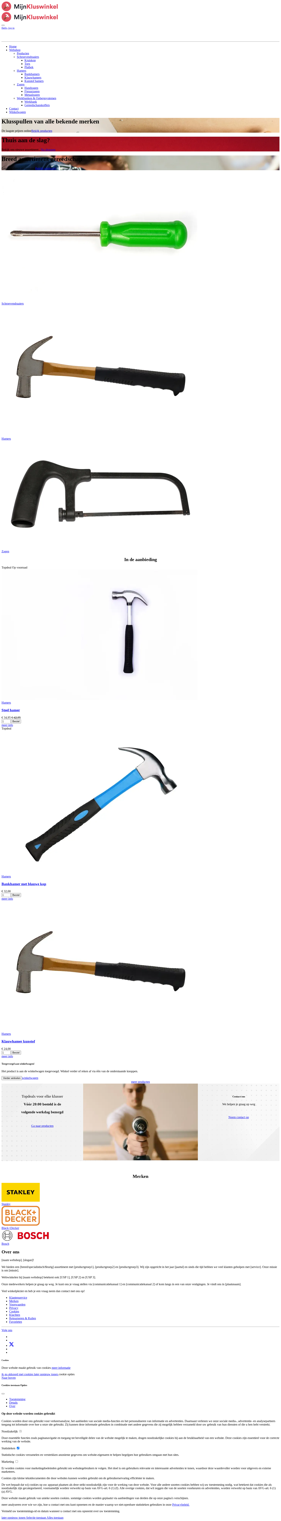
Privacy (13, 1308)
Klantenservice (18, 1297)
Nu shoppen (48, 149)
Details (13, 1402)
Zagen (20, 84)
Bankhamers (32, 74)
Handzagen (31, 88)
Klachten (14, 1314)
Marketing (8, 1461)
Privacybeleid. (180, 1504)
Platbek (28, 67)
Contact (14, 108)
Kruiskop (30, 60)
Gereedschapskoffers (37, 105)
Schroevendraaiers (28, 56)
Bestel (15, 721)
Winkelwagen (17, 112)
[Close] (3, 1393)
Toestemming (17, 1399)
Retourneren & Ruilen (22, 1318)
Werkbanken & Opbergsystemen (36, 98)
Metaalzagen (32, 94)
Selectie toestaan (36, 1517)
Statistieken (8, 1448)
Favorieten (15, 1321)
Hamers (21, 70)
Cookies (14, 1311)
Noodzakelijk (10, 1431)
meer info (7, 725)
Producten (23, 53)
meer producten (140, 1081)
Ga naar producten (42, 1125)
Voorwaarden (17, 1304)
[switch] (20, 1431)
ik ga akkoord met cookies (18, 1374)
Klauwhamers (32, 77)
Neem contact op (238, 1117)
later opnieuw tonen (46, 1374)
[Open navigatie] (3, 25)
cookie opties (67, 1374)
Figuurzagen (32, 91)
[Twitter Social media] (11, 1345)
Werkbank (30, 101)
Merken (14, 1301)
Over (12, 1406)
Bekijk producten (41, 130)
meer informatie (61, 1367)
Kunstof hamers (34, 81)
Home (13, 46)
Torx (27, 63)
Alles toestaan (55, 1517)
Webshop (14, 50)
